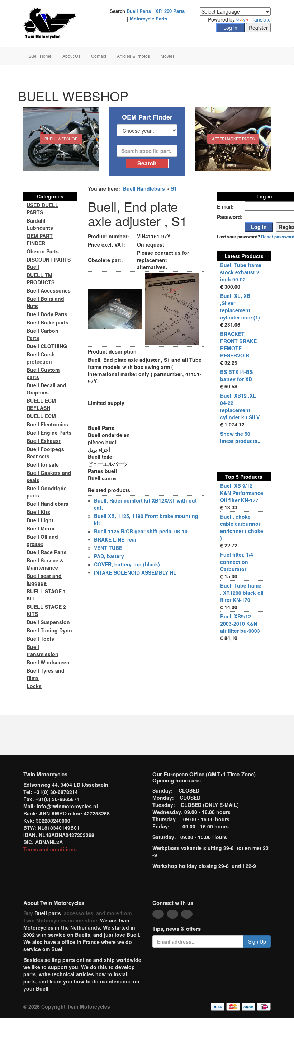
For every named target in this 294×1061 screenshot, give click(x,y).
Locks (34, 686)
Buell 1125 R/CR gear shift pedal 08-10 (141, 531)
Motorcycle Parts (148, 18)
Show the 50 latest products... (241, 437)
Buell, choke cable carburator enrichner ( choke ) (241, 527)
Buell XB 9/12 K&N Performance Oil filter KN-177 (241, 493)
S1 (174, 188)
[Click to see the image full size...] (115, 308)
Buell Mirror (41, 528)
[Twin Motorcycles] (50, 22)
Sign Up (257, 941)
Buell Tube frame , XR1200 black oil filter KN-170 (242, 592)
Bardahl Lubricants (40, 224)
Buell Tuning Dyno (49, 630)
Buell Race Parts (47, 552)
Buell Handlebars (144, 188)
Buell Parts (139, 11)
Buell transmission (42, 650)
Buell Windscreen (48, 662)
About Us (71, 56)
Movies (168, 56)
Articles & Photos (133, 56)
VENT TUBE (108, 547)
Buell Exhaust (44, 440)
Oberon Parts (43, 251)
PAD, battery (109, 556)
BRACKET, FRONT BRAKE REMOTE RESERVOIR (238, 344)
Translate (260, 19)
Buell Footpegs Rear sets (45, 452)
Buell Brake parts (47, 322)
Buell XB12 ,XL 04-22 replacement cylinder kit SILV (240, 406)
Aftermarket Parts (233, 138)
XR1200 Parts (170, 11)
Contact (98, 56)
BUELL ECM (41, 416)
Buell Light (40, 520)
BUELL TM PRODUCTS (40, 278)
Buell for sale (43, 464)
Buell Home (40, 56)
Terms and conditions (50, 849)
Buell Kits (38, 511)
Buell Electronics (47, 424)
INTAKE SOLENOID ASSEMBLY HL (135, 572)
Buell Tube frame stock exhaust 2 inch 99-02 (240, 272)
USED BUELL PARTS (42, 208)
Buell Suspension (48, 622)
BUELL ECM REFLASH (41, 404)
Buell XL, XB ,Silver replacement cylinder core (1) (240, 306)
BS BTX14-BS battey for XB (236, 375)
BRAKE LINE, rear (115, 539)
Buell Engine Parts (49, 432)
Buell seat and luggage (44, 579)
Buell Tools (40, 638)
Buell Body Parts (47, 314)
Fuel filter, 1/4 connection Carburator (236, 561)
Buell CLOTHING (47, 346)
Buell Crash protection (41, 358)
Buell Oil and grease (42, 540)
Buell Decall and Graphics (46, 389)
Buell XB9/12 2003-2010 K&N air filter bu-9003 (240, 623)
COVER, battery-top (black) (127, 564)
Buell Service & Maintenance (45, 564)
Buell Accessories (49, 290)
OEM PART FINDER (40, 239)
